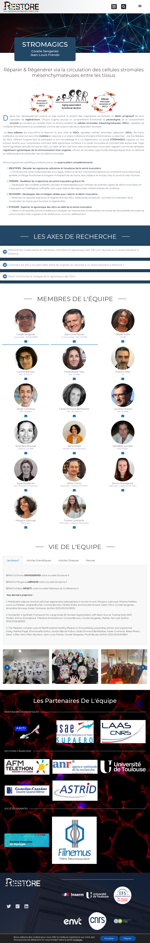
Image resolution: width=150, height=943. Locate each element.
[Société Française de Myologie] (26, 841)
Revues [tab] (90, 560)
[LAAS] (123, 733)
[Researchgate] (17, 906)
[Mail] (25, 341)
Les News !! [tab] (13, 560)
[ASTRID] (75, 792)
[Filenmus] (74, 842)
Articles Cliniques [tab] (69, 560)
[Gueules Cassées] (27, 792)
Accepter (109, 938)
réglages (77, 939)
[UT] (123, 768)
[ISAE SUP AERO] (75, 733)
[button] (75, 252)
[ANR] (75, 768)
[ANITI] (27, 733)
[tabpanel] (75, 605)
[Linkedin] (26, 906)
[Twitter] (8, 906)
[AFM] (27, 768)
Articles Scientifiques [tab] (39, 560)
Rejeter (127, 938)
